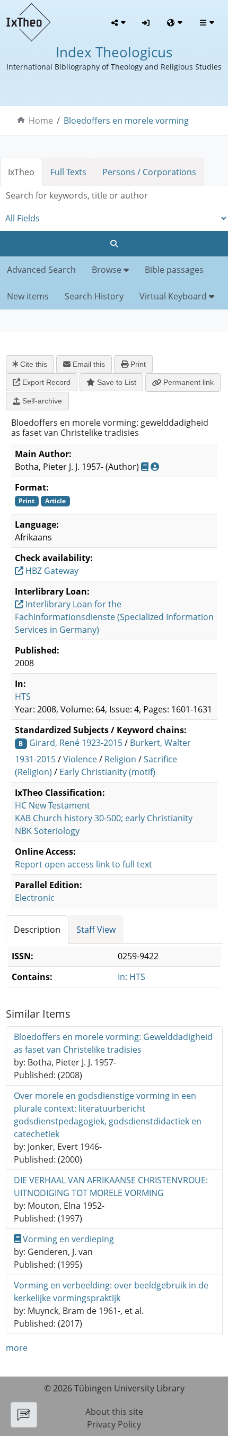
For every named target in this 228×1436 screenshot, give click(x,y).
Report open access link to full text (83, 864)
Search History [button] (94, 296)
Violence (80, 759)
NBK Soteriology (47, 831)
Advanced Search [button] (41, 270)
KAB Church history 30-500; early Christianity (103, 818)
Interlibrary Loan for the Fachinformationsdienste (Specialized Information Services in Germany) (114, 616)
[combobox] (114, 195)
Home (41, 120)
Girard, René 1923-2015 (75, 743)
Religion (120, 759)
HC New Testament (52, 805)
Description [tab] (37, 929)
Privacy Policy (114, 1424)
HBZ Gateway (50, 571)
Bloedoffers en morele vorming (126, 120)
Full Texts (68, 172)
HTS (23, 696)
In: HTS (131, 977)
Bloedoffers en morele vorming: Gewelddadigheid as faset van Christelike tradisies (113, 1043)
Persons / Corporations (149, 172)
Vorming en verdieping (68, 1239)
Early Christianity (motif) (107, 772)
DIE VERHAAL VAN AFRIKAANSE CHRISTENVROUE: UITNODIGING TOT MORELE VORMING (111, 1186)
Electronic (35, 898)
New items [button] (28, 296)
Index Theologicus (114, 52)
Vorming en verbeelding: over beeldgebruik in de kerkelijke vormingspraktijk (111, 1291)
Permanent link (187, 382)
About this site (114, 1411)
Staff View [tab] (96, 929)
